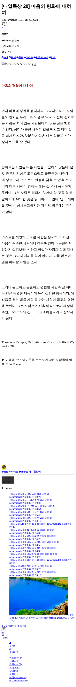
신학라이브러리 (17, 677)
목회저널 (14, 667)
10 (14, 626)
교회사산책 (15, 664)
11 (18, 626)
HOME (5, 638)
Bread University (18, 680)
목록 (7, 480)
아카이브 (14, 674)
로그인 (12, 646)
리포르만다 (15, 657)
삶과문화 (14, 671)
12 (21, 626)
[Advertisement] (38, 427)
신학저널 (14, 661)
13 (24, 626)
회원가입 (14, 652)
